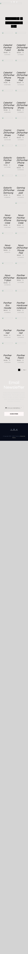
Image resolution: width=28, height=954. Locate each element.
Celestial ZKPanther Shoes (22, 105)
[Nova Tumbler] (7, 233)
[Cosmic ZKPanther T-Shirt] (20, 118)
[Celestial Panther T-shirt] (7, 33)
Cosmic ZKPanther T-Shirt (22, 132)
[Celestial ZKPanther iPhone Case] (7, 60)
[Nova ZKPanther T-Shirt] (7, 263)
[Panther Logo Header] (11, 3)
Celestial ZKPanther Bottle (22, 47)
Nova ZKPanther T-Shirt (8, 278)
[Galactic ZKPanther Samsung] (7, 175)
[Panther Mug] (7, 343)
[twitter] (11, 2)
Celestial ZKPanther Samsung (8, 105)
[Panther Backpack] (20, 263)
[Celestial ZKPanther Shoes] (20, 90)
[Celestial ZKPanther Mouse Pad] (20, 60)
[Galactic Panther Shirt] (7, 145)
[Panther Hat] (7, 318)
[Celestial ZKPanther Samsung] (7, 90)
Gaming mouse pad (21, 190)
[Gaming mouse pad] (20, 175)
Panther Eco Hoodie (7, 305)
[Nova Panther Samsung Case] (20, 203)
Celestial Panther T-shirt (7, 47)
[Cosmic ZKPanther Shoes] (7, 118)
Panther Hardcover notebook (22, 305)
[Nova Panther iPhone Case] (7, 203)
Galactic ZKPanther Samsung (8, 190)
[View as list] (15, 26)
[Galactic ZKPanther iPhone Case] (20, 145)
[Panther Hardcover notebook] (20, 291)
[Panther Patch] (20, 343)
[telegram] (16, 2)
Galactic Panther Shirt (7, 160)
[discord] (14, 2)
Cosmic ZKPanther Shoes (8, 132)
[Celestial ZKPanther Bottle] (20, 33)
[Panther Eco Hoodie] (7, 291)
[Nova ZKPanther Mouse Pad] (20, 233)
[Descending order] (21, 18)
